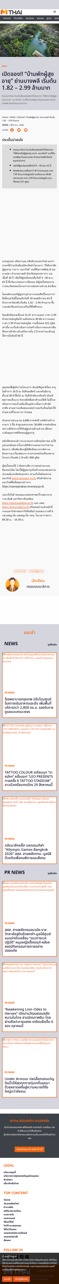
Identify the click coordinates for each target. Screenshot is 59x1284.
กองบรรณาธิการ (38, 586)
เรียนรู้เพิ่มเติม (21, 1279)
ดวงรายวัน (9, 1214)
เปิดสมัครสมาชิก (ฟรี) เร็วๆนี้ (29, 1149)
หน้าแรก (7, 18)
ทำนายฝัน (18, 18)
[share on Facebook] (12, 130)
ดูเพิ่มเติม (52, 644)
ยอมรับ (7, 1279)
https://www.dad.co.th (15, 507)
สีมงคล (7, 1240)
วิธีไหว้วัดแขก (10, 1229)
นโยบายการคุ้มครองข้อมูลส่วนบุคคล (21, 1176)
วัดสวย (7, 1200)
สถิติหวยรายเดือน (12, 1211)
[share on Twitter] (19, 130)
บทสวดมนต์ (9, 1218)
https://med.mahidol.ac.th (17, 503)
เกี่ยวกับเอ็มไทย (11, 1183)
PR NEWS (10, 692)
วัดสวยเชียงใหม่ (11, 1203)
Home (5, 117)
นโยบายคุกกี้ (10, 1172)
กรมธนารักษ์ (20, 571)
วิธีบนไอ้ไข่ (9, 1222)
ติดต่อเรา (8, 1179)
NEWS (4, 66)
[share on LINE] (26, 130)
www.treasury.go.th (24, 478)
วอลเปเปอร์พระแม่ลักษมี (15, 1233)
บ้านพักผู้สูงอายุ (36, 571)
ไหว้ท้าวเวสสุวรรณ (12, 1225)
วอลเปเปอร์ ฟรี (11, 1236)
